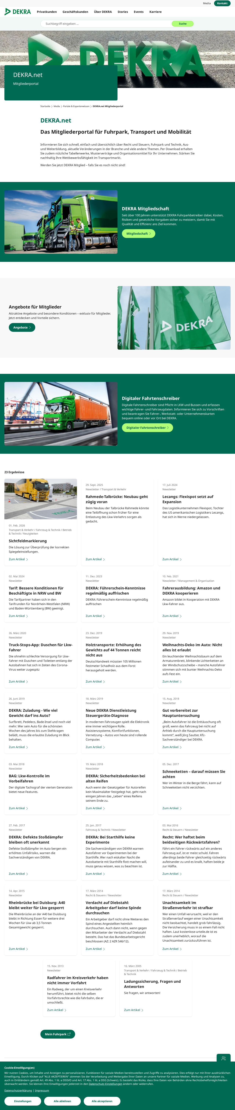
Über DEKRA (103, 12)
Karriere (155, 12)
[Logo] (19, 12)
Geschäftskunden (75, 12)
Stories (123, 12)
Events (139, 12)
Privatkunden (47, 12)
